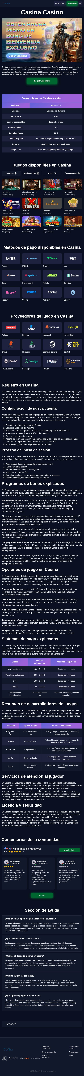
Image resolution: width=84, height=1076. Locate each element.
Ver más (42, 895)
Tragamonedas (71, 173)
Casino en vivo (30, 173)
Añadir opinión (69, 850)
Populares (10, 173)
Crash (50, 173)
